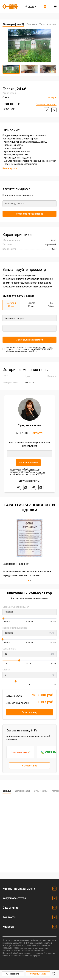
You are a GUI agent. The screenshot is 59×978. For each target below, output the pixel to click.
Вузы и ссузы (41, 791)
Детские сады (22, 791)
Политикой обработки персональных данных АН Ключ (29, 350)
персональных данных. (44, 347)
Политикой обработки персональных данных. (23, 953)
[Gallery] (29, 45)
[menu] (55, 6)
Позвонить (14, 974)
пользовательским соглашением (28, 950)
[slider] (3, 618)
